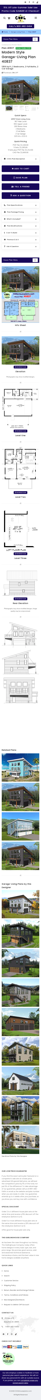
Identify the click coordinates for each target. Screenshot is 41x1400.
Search (7, 1276)
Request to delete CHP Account (16, 1304)
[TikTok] (37, 2)
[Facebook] (29, 2)
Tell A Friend (22, 186)
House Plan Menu (10, 39)
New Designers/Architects (14, 1300)
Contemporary (7, 45)
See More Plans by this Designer (14, 1156)
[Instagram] (33, 2)
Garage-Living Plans (18, 32)
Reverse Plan (21, 367)
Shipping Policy (10, 1285)
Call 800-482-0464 (20, 26)
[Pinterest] (25, 2)
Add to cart (21, 168)
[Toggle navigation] (35, 39)
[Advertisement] (20, 727)
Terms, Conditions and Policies (16, 1295)
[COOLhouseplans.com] (20, 18)
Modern (14, 45)
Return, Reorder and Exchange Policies (19, 1290)
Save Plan (21, 177)
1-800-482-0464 (12, 1327)
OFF (16, 73)
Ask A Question (21, 195)
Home (6, 32)
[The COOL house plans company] (8, 1359)
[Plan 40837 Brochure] (20, 294)
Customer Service (11, 1280)
